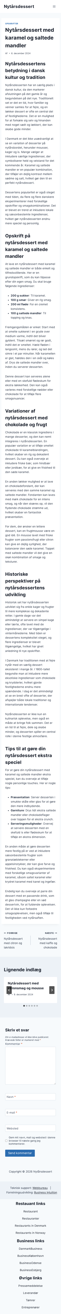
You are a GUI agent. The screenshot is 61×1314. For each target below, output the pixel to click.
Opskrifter (11, 23)
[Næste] (51, 990)
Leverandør (30, 1293)
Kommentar (13, 1043)
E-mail (12, 1112)
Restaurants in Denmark (30, 1225)
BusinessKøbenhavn (30, 1255)
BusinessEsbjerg (30, 1270)
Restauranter (30, 1218)
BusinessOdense (30, 1263)
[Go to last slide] (9, 990)
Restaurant (30, 1211)
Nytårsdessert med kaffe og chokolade (47, 940)
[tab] (24, 1006)
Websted (12, 1128)
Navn (11, 1096)
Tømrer (30, 1300)
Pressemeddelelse (30, 1285)
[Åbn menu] (54, 6)
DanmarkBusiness (30, 1248)
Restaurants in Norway (30, 1232)
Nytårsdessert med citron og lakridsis (13, 940)
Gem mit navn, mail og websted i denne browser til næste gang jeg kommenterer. (32, 1140)
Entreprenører (31, 1307)
